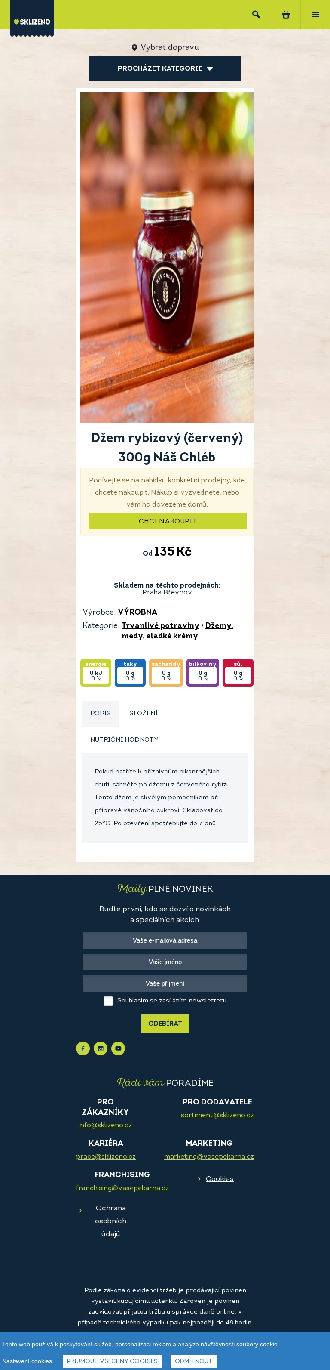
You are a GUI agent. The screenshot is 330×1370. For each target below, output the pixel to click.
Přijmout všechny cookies (112, 1361)
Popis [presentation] (100, 714)
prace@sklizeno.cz (106, 1157)
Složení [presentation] (143, 714)
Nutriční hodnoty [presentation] (124, 740)
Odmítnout (193, 1361)
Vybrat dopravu (170, 48)
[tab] (100, 714)
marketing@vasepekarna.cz (209, 1157)
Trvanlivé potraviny (160, 626)
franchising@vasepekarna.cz (122, 1188)
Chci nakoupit (168, 521)
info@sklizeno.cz (105, 1125)
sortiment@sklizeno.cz (217, 1115)
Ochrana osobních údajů (110, 1221)
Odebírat (165, 1024)
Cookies (220, 1179)
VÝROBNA (137, 613)
